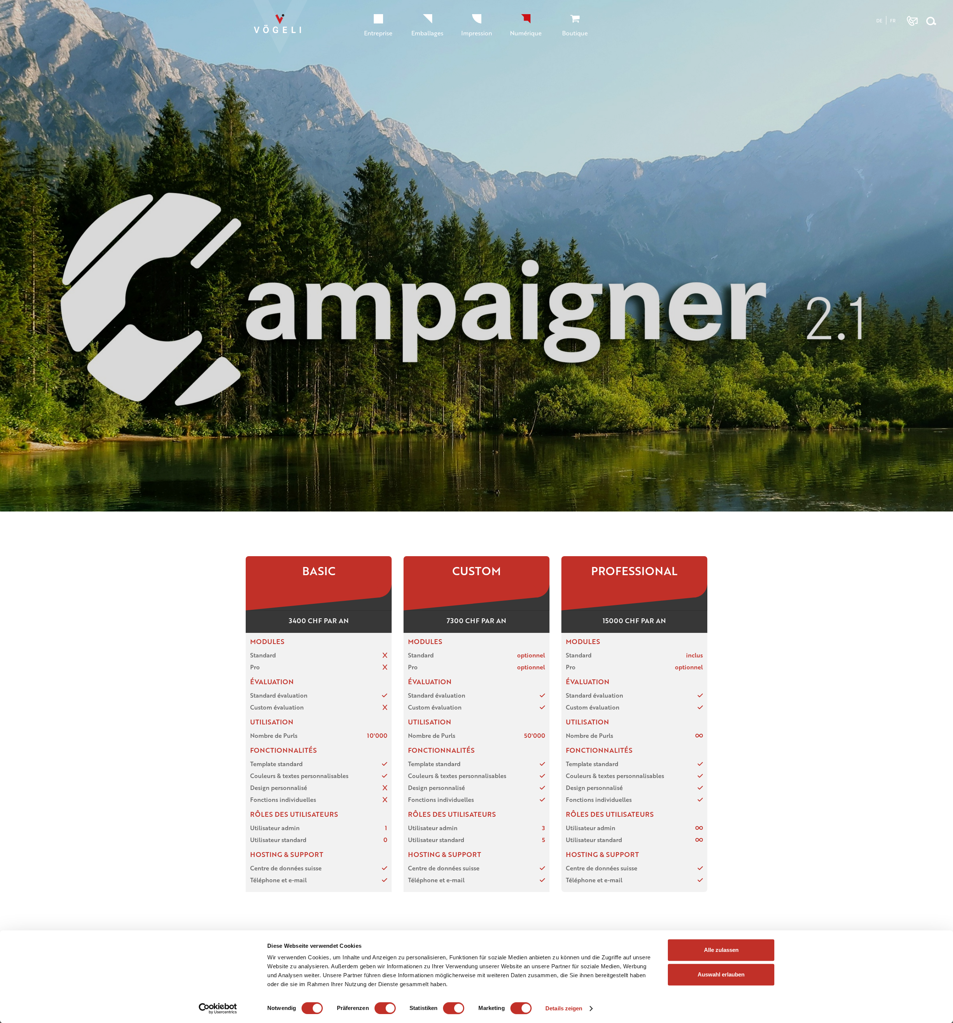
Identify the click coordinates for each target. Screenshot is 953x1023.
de (879, 20)
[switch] (385, 1008)
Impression (476, 33)
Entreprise (378, 33)
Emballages (427, 33)
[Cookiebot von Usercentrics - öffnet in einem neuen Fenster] (218, 1008)
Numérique (526, 33)
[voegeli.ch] (284, 30)
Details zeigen (563, 1008)
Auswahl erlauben (721, 974)
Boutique (575, 33)
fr (893, 20)
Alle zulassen (721, 950)
